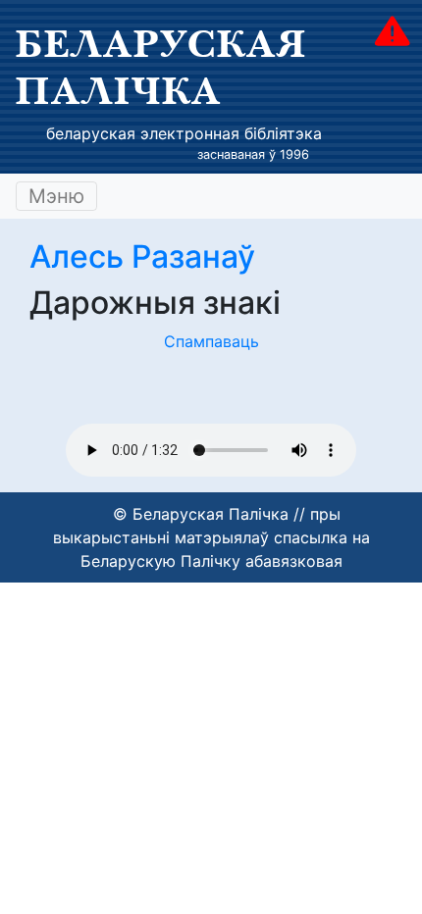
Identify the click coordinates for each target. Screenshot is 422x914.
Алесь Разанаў (142, 256)
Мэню (56, 196)
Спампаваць (211, 341)
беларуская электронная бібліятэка (184, 133)
